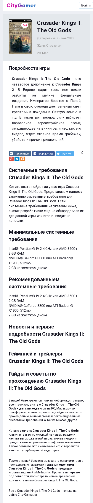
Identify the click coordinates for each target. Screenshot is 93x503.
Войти (86, 5)
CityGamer (21, 5)
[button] (20, 153)
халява (14, 438)
